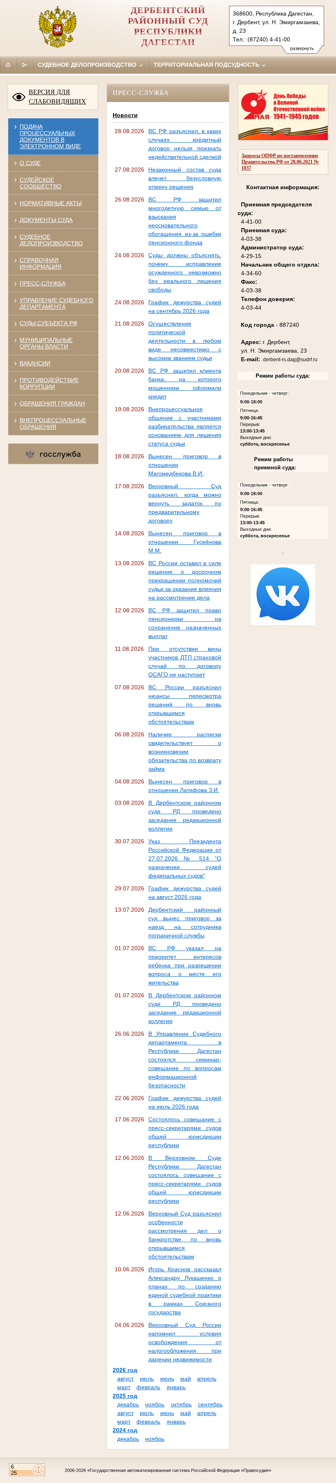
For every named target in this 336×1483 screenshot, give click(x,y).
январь (176, 1387)
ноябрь (154, 1404)
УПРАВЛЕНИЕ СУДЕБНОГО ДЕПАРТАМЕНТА (56, 303)
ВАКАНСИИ (35, 363)
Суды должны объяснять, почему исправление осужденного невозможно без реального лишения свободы (184, 272)
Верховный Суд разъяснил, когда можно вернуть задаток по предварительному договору (184, 503)
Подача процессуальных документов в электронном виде (50, 136)
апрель (206, 1378)
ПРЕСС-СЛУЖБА (43, 283)
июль (147, 1378)
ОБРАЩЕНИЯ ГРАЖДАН (52, 403)
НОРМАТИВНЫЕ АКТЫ (51, 203)
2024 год (125, 1430)
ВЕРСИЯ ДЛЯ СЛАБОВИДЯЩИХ (57, 96)
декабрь (128, 1404)
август (125, 1378)
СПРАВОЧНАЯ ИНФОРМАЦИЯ (40, 263)
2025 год (125, 1395)
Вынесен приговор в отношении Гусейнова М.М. (184, 542)
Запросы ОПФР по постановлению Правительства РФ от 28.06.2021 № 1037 (280, 162)
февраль (148, 1387)
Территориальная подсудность (207, 64)
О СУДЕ (30, 163)
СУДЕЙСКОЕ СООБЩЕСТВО (40, 183)
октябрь (181, 1404)
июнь (167, 1378)
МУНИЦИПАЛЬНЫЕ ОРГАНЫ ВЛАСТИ (46, 343)
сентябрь (210, 1404)
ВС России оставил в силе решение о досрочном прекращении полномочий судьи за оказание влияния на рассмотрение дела (184, 580)
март (123, 1387)
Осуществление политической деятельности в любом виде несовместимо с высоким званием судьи (184, 340)
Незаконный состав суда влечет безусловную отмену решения (184, 178)
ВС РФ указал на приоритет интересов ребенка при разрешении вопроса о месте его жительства (184, 965)
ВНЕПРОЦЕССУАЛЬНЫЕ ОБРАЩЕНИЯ (53, 423)
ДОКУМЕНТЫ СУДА (46, 220)
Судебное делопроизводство (88, 64)
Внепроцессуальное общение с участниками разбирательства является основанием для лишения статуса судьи (184, 426)
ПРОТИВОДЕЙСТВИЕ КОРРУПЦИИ (49, 383)
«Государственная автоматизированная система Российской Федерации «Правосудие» (179, 1470)
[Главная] (8, 65)
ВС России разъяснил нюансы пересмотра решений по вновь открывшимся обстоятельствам (184, 704)
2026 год (125, 1370)
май (185, 1378)
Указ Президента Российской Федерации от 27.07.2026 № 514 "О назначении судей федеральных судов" (184, 858)
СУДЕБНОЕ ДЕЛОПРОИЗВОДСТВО (51, 240)
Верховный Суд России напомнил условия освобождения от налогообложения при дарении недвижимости (184, 1342)
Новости (125, 115)
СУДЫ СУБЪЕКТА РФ (48, 323)
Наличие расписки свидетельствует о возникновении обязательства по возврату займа (184, 751)
